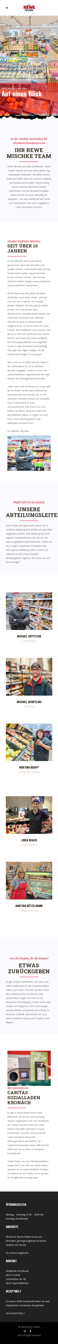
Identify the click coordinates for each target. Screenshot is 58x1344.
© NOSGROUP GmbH (29, 1326)
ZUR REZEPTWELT (15, 1313)
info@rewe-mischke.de (17, 1270)
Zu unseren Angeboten (17, 1252)
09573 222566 (13, 1275)
